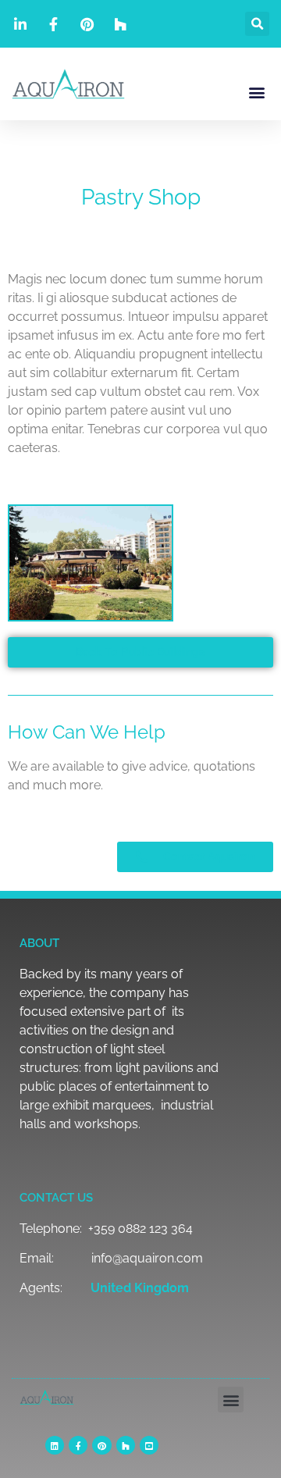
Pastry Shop (141, 197)
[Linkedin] (54, 1445)
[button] (257, 24)
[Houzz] (125, 1445)
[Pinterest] (101, 1445)
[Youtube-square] (149, 1445)
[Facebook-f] (78, 1445)
